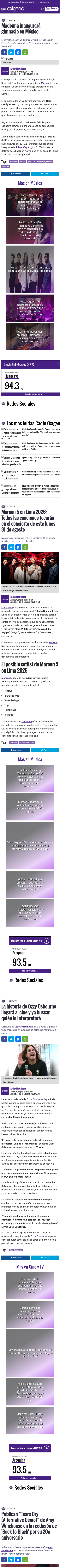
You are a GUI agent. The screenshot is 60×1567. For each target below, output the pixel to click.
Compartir (17, 174)
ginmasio (31, 162)
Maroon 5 (6, 538)
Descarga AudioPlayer (29, 2)
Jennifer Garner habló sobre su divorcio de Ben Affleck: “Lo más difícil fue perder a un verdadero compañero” (30, 1420)
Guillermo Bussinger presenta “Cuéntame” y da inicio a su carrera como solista (30, 336)
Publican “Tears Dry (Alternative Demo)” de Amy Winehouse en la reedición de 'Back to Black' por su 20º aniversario (30, 230)
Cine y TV (13, 1001)
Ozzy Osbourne (22, 1026)
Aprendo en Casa (13, 2)
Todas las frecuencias (32, 394)
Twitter (46, 174)
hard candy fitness (44, 162)
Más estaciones (44, 2)
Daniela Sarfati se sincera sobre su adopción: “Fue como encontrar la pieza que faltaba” (30, 1314)
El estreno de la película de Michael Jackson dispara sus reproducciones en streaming (30, 1286)
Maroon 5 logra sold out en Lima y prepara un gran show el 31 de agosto (30, 269)
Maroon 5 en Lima (27, 743)
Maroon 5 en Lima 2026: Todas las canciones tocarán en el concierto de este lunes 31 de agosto (30, 202)
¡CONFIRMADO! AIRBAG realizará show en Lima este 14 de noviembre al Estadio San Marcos (30, 913)
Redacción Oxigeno (18, 68)
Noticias (5, 166)
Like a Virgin (23, 147)
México (45, 83)
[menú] (3, 9)
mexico (22, 162)
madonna (13, 162)
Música (12, 20)
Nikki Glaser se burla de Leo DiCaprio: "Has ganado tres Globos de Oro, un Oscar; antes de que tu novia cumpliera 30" (30, 1391)
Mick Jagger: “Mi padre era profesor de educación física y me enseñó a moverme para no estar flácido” (30, 308)
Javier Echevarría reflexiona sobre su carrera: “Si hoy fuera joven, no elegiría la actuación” (30, 1353)
